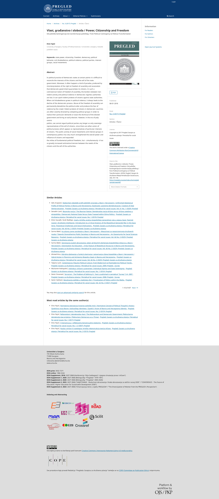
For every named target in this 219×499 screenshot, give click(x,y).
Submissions (96, 16)
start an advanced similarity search (70, 292)
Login (174, 2)
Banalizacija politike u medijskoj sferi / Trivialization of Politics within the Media (94, 280)
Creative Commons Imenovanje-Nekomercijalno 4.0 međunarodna (107, 451)
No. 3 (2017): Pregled (69, 24)
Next (134, 288)
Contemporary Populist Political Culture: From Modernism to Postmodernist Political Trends (97, 263)
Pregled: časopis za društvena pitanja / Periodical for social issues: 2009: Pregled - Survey (85, 266)
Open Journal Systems (153, 47)
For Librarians (149, 37)
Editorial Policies (79, 16)
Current (46, 16)
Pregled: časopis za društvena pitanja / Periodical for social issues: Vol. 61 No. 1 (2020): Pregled (101, 208)
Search (171, 16)
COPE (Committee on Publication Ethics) (134, 470)
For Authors (149, 34)
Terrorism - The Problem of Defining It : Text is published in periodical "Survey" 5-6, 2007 (98, 274)
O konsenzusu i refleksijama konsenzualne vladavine (80, 323)
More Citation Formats (118, 187)
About (65, 16)
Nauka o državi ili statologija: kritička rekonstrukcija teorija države (85, 328)
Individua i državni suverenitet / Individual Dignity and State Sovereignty (97, 268)
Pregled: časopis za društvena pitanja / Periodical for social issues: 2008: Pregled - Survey (85, 277)
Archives (56, 16)
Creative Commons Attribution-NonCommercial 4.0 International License (124, 150)
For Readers (149, 30)
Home (49, 24)
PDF (114, 93)
